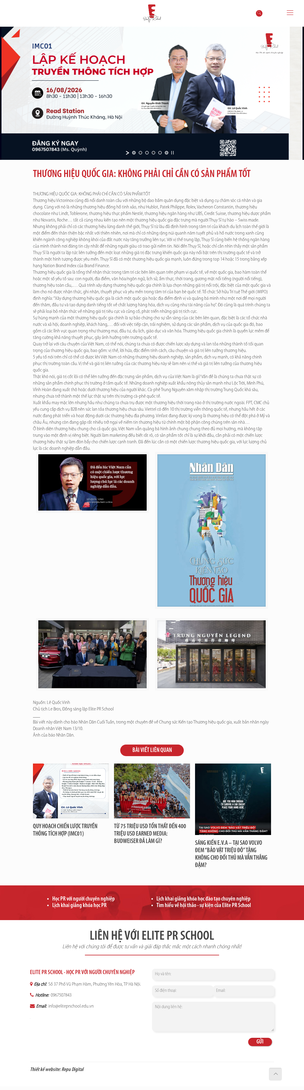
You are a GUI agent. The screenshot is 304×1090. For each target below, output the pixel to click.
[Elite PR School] (152, 13)
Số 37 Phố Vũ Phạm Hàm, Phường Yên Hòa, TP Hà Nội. (94, 984)
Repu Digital (72, 1070)
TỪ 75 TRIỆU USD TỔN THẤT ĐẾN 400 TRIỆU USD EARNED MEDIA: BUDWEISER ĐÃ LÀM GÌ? (150, 833)
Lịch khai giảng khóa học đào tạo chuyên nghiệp (203, 899)
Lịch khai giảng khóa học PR (79, 906)
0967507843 (61, 995)
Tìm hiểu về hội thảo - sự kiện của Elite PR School (203, 906)
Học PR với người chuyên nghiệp (83, 899)
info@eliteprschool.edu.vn (71, 1006)
